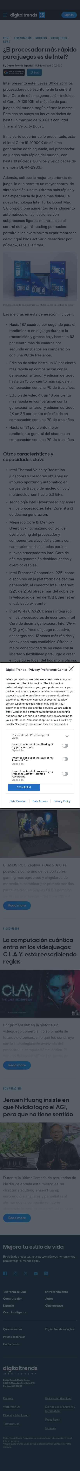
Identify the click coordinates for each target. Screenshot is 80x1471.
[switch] (65, 746)
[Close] (72, 670)
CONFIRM (24, 787)
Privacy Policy (62, 801)
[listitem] (40, 736)
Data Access (40, 801)
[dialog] (40, 735)
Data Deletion (18, 801)
